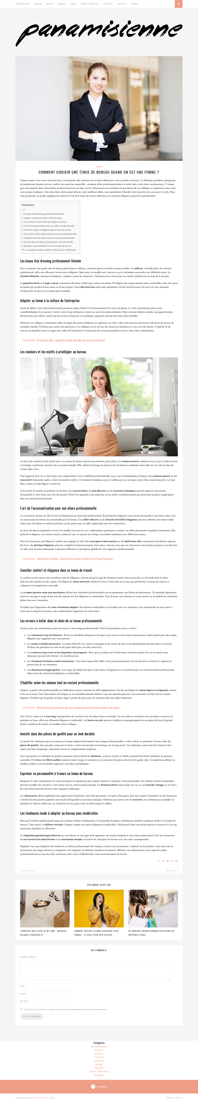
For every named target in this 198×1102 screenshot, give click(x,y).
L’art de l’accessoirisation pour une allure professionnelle (49, 225)
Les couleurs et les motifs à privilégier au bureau (45, 221)
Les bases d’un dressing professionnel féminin (44, 213)
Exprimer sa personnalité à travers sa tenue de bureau (47, 245)
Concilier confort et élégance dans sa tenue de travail (47, 229)
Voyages (107, 4)
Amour (38, 4)
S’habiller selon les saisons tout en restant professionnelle (49, 237)
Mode (73, 4)
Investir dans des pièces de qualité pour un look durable (48, 241)
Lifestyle (122, 4)
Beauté (50, 4)
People (134, 4)
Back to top (174, 1098)
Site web (23, 1001)
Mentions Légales (48, 1098)
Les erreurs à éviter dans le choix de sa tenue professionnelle (50, 233)
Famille (62, 4)
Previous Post (28, 871)
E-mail (23, 993)
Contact (37, 1098)
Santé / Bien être (90, 4)
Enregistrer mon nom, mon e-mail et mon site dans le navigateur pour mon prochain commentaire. (66, 1009)
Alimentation (22, 4)
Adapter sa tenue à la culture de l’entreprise (43, 217)
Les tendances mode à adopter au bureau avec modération (50, 249)
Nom (23, 986)
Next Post (171, 871)
